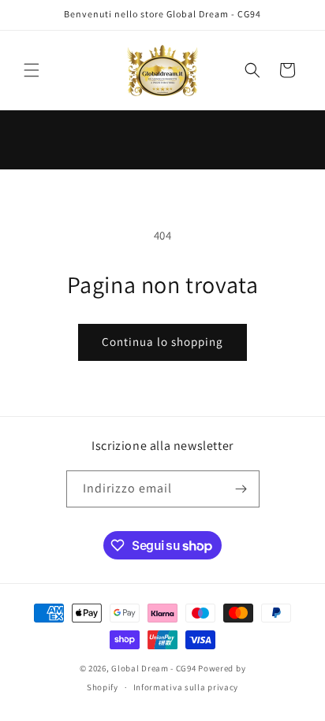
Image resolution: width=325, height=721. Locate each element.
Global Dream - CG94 (154, 668)
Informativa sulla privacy (186, 687)
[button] (31, 70)
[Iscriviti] (241, 488)
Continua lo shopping (162, 341)
